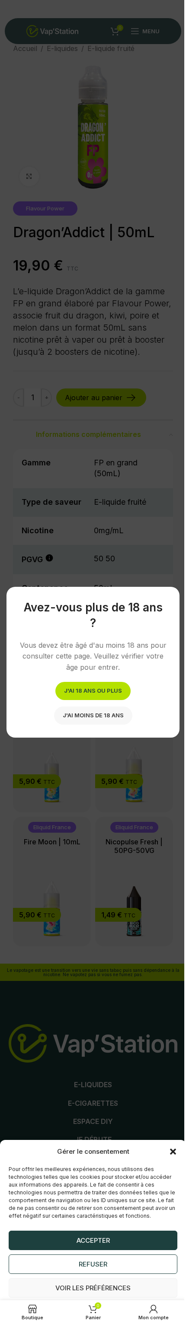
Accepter (93, 1240)
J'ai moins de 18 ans (93, 714)
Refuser (93, 1264)
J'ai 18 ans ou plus (93, 690)
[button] (173, 1151)
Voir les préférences (93, 1288)
